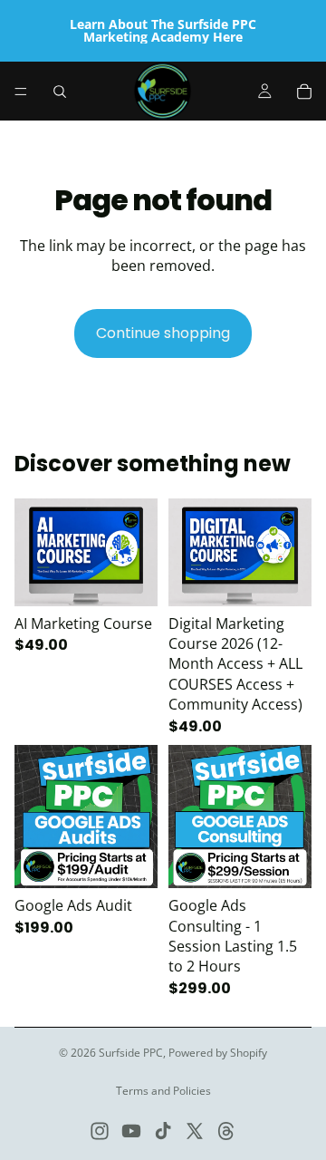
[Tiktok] (163, 1131)
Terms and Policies (163, 1090)
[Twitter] (195, 1131)
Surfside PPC (131, 1052)
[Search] (60, 91)
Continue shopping (163, 333)
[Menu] (21, 91)
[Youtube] (131, 1131)
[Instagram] (99, 1131)
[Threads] (226, 1131)
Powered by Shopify (217, 1052)
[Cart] (304, 91)
